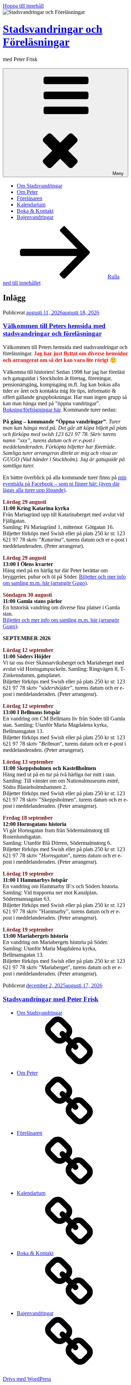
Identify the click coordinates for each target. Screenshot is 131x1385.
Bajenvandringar (35, 217)
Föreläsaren (29, 198)
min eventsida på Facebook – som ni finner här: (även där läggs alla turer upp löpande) (64, 483)
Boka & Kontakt (35, 211)
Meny (118, 173)
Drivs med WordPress (27, 1379)
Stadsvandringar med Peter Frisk (51, 999)
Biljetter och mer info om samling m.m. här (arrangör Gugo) (64, 580)
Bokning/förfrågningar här (31, 410)
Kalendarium (31, 205)
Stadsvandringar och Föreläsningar (52, 35)
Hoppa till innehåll (23, 6)
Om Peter (27, 192)
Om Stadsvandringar (39, 186)
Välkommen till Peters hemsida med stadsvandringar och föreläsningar (54, 329)
